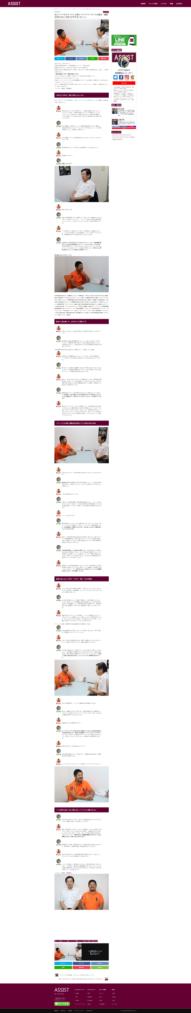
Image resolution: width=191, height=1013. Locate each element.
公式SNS (179, 3)
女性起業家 (102, 1004)
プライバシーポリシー (79, 1010)
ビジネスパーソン (80, 989)
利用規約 (70, 1010)
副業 (89, 993)
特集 (171, 3)
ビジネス (164, 3)
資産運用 (90, 996)
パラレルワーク (91, 989)
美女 (101, 996)
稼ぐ (91, 940)
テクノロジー (64, 940)
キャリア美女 (153, 3)
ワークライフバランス (80, 1004)
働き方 (89, 1004)
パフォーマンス (72, 940)
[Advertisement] (81, 924)
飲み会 (132, 137)
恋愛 (101, 1000)
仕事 (118, 139)
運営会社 (56, 1010)
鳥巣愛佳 (68, 88)
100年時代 (90, 1000)
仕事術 (87, 940)
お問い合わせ (90, 1010)
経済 (114, 1000)
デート (128, 137)
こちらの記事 (90, 349)
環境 (114, 993)
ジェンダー (115, 1004)
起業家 (95, 940)
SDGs (113, 989)
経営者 (143, 3)
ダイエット (123, 137)
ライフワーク (80, 940)
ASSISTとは (63, 1010)
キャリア (122, 134)
